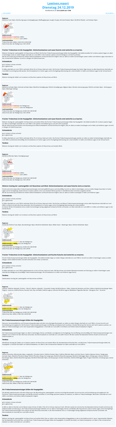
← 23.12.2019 (5, 13)
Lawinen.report (58, 3)
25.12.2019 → (110, 13)
